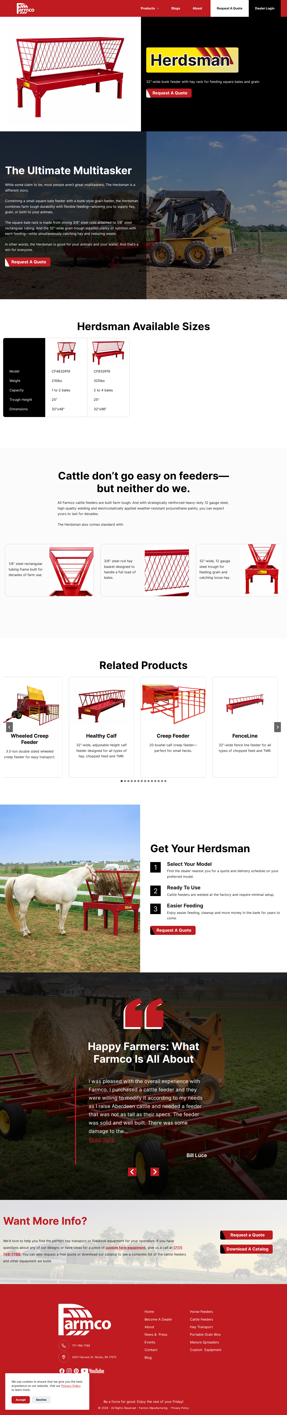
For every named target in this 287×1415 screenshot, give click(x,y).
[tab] (122, 781)
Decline (41, 1399)
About (197, 8)
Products (148, 8)
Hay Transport (201, 1327)
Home (149, 1311)
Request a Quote (247, 1234)
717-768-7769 (81, 1345)
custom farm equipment (125, 1247)
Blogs (175, 8)
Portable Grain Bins (205, 1334)
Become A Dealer (158, 1319)
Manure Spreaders (204, 1342)
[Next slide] (277, 727)
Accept (21, 1399)
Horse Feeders (201, 1311)
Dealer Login (264, 8)
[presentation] (97, 703)
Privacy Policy (71, 1386)
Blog (148, 1357)
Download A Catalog (247, 1249)
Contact (151, 1350)
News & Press (156, 1334)
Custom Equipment (205, 1350)
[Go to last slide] (9, 727)
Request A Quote (229, 8)
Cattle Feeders (201, 1319)
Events (150, 1342)
